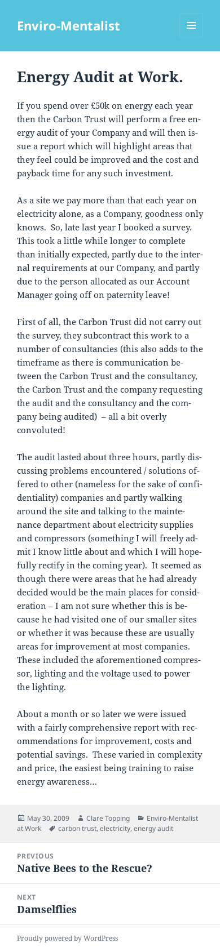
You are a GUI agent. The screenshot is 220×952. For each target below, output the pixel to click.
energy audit (153, 828)
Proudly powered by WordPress (67, 938)
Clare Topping (108, 818)
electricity (115, 828)
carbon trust (77, 828)
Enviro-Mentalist (68, 25)
